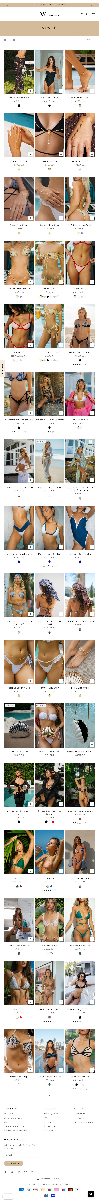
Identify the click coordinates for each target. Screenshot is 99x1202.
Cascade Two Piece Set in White (19, 487)
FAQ (46, 1118)
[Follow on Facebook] (5, 1171)
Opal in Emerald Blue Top (49, 1076)
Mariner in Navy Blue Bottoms (19, 554)
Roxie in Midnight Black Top (80, 1009)
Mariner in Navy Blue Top (49, 554)
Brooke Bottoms (80, 288)
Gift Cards (48, 1130)
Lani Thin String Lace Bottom (80, 225)
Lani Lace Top (49, 288)
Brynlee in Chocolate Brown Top (80, 811)
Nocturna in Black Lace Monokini (49, 420)
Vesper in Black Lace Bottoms (19, 420)
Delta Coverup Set (80, 420)
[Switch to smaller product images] (9, 39)
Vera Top (19, 878)
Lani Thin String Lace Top (19, 288)
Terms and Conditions (84, 1122)
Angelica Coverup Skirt (19, 98)
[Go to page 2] (65, 1096)
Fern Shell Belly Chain (49, 688)
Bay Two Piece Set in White (49, 487)
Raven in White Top (19, 1076)
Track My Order (51, 1113)
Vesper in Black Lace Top (80, 352)
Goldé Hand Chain (18, 161)
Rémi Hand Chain (80, 161)
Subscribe (13, 1163)
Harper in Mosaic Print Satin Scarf (49, 623)
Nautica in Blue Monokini (80, 554)
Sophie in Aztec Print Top (19, 945)
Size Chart (48, 1122)
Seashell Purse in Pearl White (80, 751)
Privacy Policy (80, 1118)
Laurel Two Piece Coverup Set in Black (19, 812)
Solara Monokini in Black (49, 98)
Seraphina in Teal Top (80, 945)
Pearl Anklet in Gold (80, 688)
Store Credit (49, 1126)
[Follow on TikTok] (32, 1171)
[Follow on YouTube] (25, 1171)
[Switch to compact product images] (14, 39)
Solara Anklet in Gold (80, 98)
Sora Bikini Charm (49, 161)
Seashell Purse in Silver (19, 751)
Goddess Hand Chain (49, 225)
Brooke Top (19, 352)
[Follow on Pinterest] (19, 1171)
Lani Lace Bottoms (49, 352)
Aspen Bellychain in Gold (19, 688)
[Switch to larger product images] (5, 39)
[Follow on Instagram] (12, 1171)
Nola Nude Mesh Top (80, 1076)
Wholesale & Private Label (16, 1130)
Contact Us (79, 1113)
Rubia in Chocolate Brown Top (49, 1009)
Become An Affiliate (13, 1118)
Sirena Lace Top (49, 945)
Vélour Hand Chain (18, 225)
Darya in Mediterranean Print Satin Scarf (19, 623)
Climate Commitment (14, 1126)
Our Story (8, 1113)
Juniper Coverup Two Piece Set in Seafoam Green (80, 489)
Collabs (7, 1122)
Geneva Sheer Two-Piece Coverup (49, 812)
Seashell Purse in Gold (49, 751)
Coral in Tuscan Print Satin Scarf (80, 621)
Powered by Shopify (60, 1184)
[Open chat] (91, 1194)
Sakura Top (19, 1009)
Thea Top (49, 878)
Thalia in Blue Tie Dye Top (80, 878)
